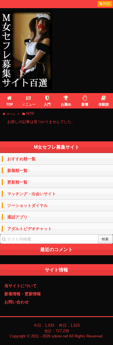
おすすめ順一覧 (21, 159)
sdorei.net (60, 336)
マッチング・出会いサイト (31, 194)
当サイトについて (20, 285)
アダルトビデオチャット (29, 229)
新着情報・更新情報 (22, 293)
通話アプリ (17, 217)
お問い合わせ (16, 302)
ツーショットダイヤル (27, 205)
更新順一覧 (17, 182)
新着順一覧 (17, 170)
